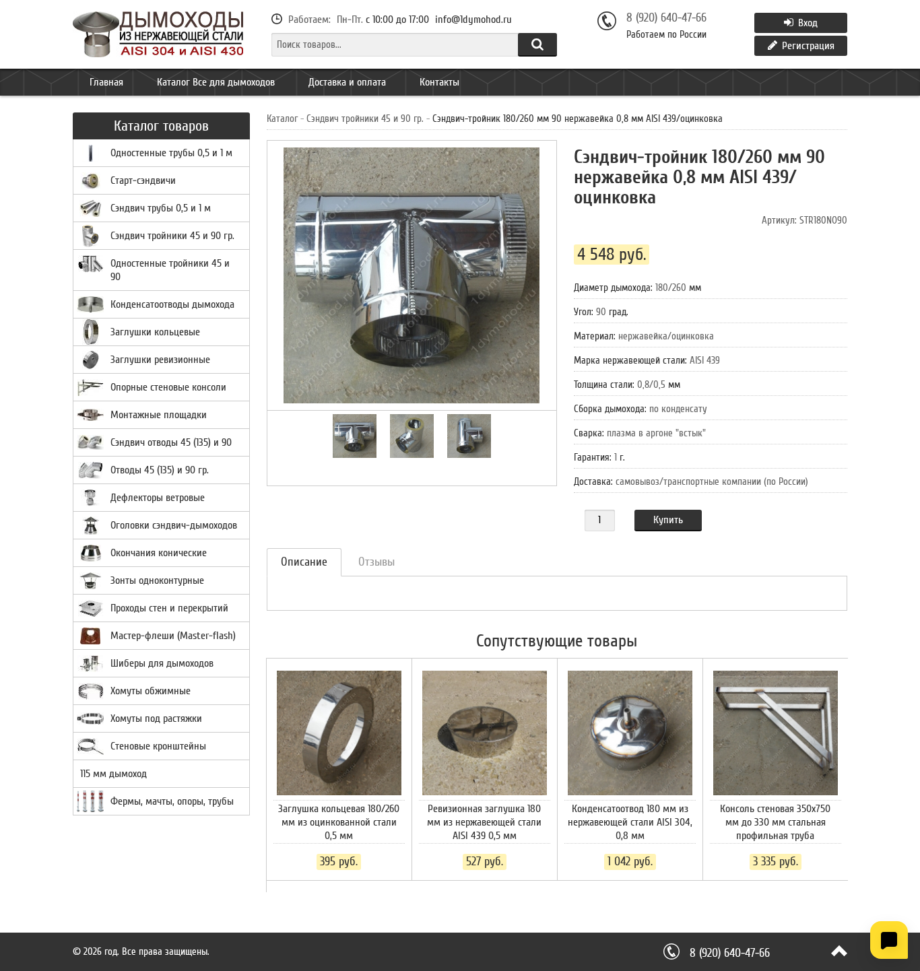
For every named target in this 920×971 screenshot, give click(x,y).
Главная (106, 82)
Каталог (282, 119)
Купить (668, 520)
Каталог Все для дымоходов (216, 82)
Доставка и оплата (347, 82)
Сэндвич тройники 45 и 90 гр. (365, 119)
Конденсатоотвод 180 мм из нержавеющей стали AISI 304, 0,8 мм (630, 822)
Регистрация (806, 46)
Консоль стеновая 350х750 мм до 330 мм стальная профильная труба (775, 822)
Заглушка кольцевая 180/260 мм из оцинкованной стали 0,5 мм (338, 822)
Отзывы (376, 562)
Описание (304, 562)
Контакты (439, 82)
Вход (806, 23)
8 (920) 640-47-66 (666, 18)
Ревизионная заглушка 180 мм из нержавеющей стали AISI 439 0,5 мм (484, 822)
